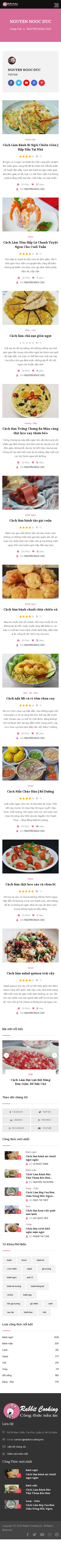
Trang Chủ (16, 29)
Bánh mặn (30, 140)
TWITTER (47, 1112)
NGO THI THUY (38, 1200)
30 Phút (25, 185)
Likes (40, 185)
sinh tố (30, 1277)
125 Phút (25, 552)
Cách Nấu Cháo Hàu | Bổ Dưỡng (30, 791)
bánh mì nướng (14, 1286)
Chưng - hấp (30, 423)
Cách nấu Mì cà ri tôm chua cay (30, 698)
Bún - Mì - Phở (30, 693)
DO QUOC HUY (38, 1218)
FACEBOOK (18, 1112)
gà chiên (34, 1304)
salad (29, 1269)
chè (44, 1312)
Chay (30, 1369)
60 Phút (25, 826)
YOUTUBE (46, 1128)
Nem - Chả (30, 330)
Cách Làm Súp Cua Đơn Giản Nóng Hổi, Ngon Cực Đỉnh (40, 1196)
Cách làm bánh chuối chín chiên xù (31, 609)
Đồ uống (30, 1376)
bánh (9, 1260)
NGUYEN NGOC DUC (30, 21)
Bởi (32, 189)
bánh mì (40, 1260)
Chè (30, 1363)
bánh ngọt (12, 1277)
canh (50, 1304)
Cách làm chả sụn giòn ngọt (31, 336)
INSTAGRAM (18, 1128)
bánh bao (28, 1312)
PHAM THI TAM (39, 1236)
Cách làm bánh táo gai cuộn (30, 520)
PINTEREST (46, 1120)
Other (30, 237)
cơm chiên (12, 1269)
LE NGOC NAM (38, 1164)
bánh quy (27, 1295)
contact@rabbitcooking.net (29, 1440)
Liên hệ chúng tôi (17, 1447)
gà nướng (46, 1269)
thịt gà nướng (13, 1304)
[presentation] (6, 1055)
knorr (24, 1260)
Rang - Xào (30, 1382)
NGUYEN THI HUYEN (41, 1182)
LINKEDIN (18, 1120)
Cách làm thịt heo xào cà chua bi (30, 884)
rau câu (10, 1312)
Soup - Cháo (33, 1501)
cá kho (10, 1295)
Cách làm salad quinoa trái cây (30, 973)
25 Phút (25, 278)
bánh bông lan (37, 1286)
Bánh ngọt (30, 515)
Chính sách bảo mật (17, 1454)
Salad (30, 968)
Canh (30, 1350)
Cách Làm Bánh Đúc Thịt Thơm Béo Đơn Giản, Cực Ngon (38, 1178)
